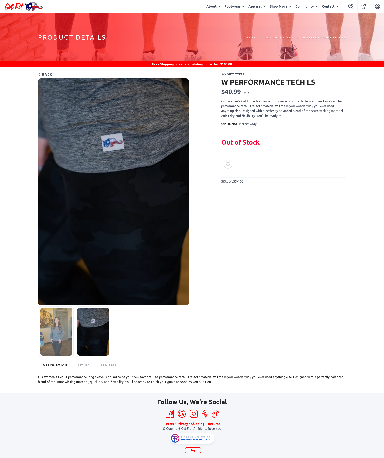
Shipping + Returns (205, 424)
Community (304, 6)
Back (46, 74)
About (211, 6)
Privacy (182, 424)
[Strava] (205, 414)
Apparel (255, 6)
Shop (251, 37)
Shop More (279, 6)
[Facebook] (170, 414)
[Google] (182, 414)
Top (193, 450)
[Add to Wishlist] (228, 164)
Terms (169, 424)
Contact (328, 6)
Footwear (232, 6)
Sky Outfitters (279, 37)
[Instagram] (194, 414)
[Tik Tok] (215, 414)
